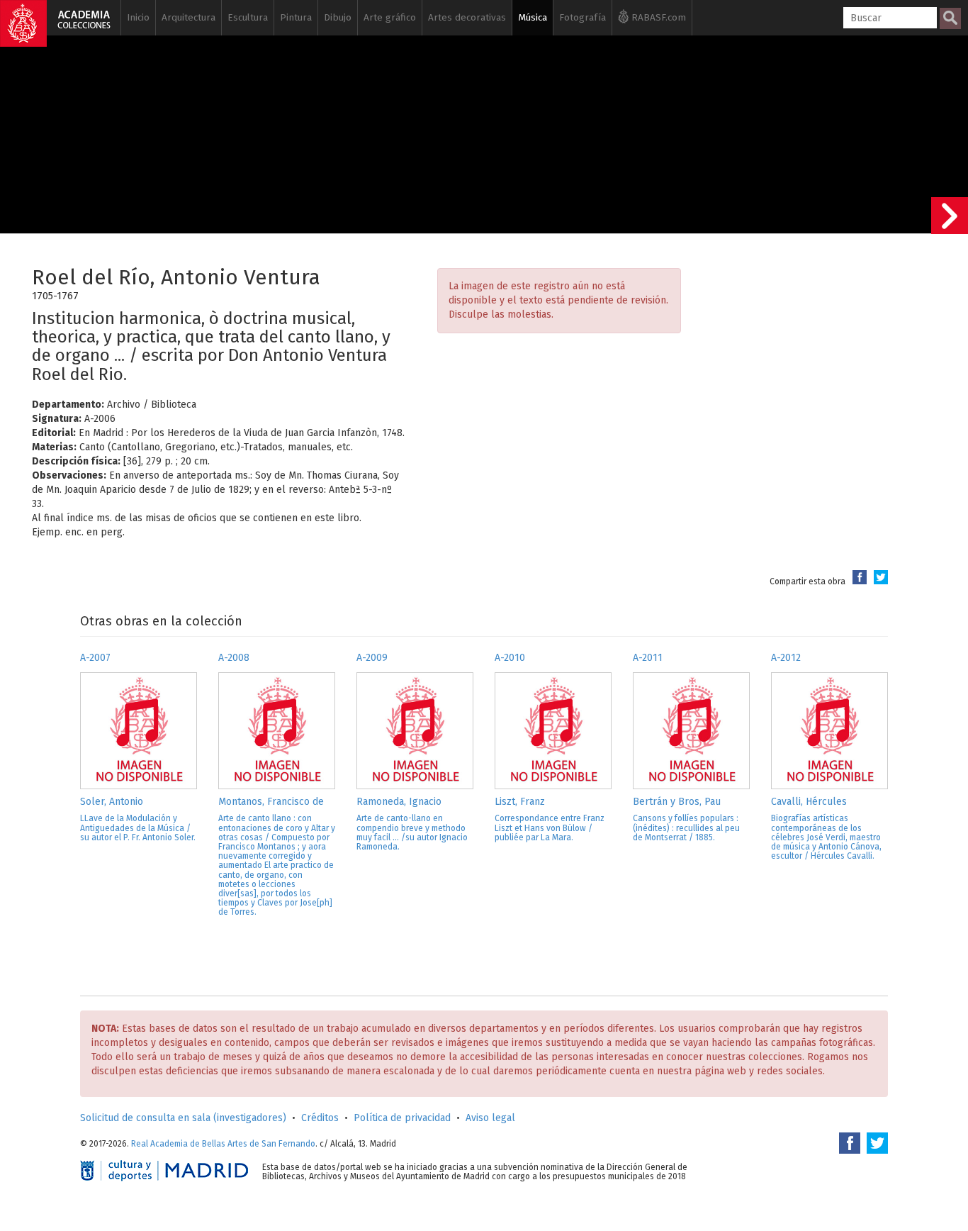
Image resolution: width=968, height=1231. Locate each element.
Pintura (296, 17)
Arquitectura (188, 17)
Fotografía (582, 17)
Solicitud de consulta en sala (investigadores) (183, 1118)
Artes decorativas (467, 17)
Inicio (138, 17)
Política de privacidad (402, 1118)
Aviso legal (490, 1118)
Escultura (247, 17)
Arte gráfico (390, 17)
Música (532, 17)
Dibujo (337, 17)
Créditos (320, 1118)
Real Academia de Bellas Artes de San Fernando (223, 1144)
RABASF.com (657, 17)
